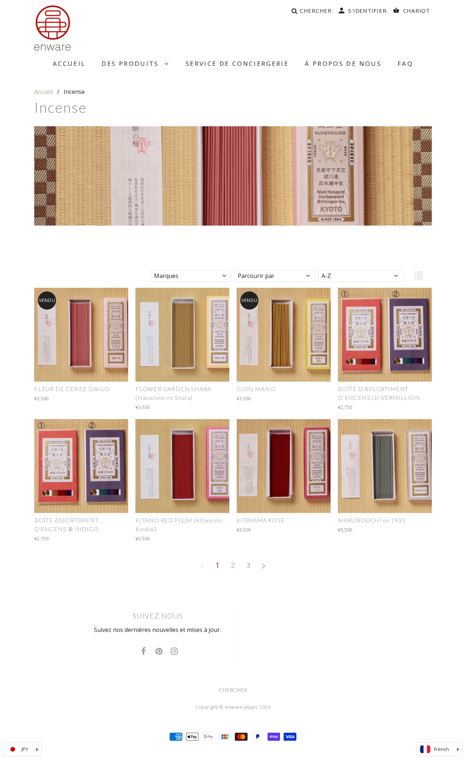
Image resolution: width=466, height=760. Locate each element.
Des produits (133, 63)
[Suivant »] (264, 565)
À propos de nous (343, 63)
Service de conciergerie (237, 63)
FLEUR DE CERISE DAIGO (72, 388)
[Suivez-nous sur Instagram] (174, 651)
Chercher (233, 690)
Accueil (69, 63)
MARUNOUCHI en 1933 (371, 520)
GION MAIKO (256, 388)
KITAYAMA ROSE (260, 520)
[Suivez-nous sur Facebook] (144, 651)
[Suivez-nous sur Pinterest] (159, 651)
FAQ (405, 63)
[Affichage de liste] (418, 277)
